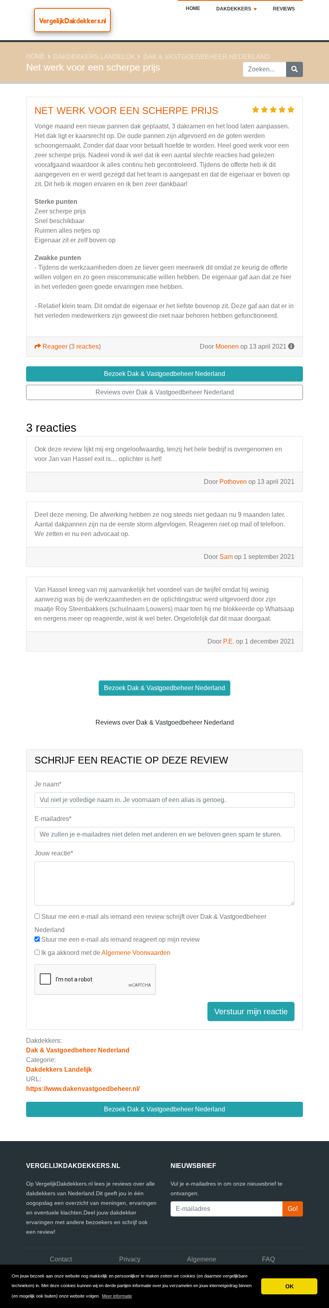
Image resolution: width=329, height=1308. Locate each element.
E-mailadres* (53, 818)
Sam (226, 556)
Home (193, 8)
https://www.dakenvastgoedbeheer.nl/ (83, 1088)
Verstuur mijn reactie (251, 1011)
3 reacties (85, 346)
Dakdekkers (233, 9)
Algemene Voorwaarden (136, 952)
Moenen (227, 346)
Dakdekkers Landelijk (94, 56)
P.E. (228, 641)
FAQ (268, 1259)
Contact (61, 1259)
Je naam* (48, 784)
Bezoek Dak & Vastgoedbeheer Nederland (164, 1109)
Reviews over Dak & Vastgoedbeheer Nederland (164, 392)
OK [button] (289, 1286)
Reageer (54, 346)
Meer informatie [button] (117, 1296)
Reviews (284, 9)
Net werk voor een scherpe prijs (126, 110)
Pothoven (233, 481)
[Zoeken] (294, 69)
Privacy (129, 1259)
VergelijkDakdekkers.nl (72, 20)
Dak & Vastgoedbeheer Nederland (206, 56)
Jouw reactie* (54, 853)
